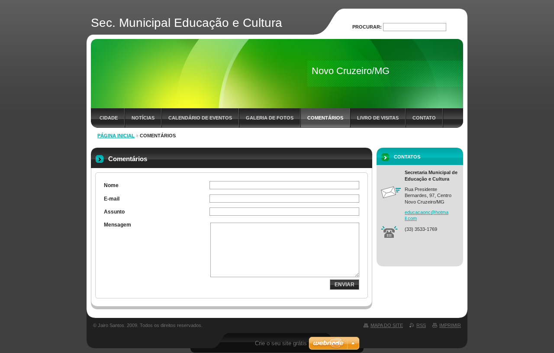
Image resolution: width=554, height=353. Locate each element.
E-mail (111, 199)
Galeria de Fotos (269, 117)
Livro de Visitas (378, 117)
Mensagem (117, 225)
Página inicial (116, 135)
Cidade (109, 117)
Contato (424, 117)
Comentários (325, 117)
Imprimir (450, 325)
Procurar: (367, 26)
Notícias (143, 117)
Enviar (344, 285)
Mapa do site (386, 325)
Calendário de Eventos (200, 117)
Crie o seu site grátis (281, 343)
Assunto (114, 212)
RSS (421, 325)
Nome (111, 185)
